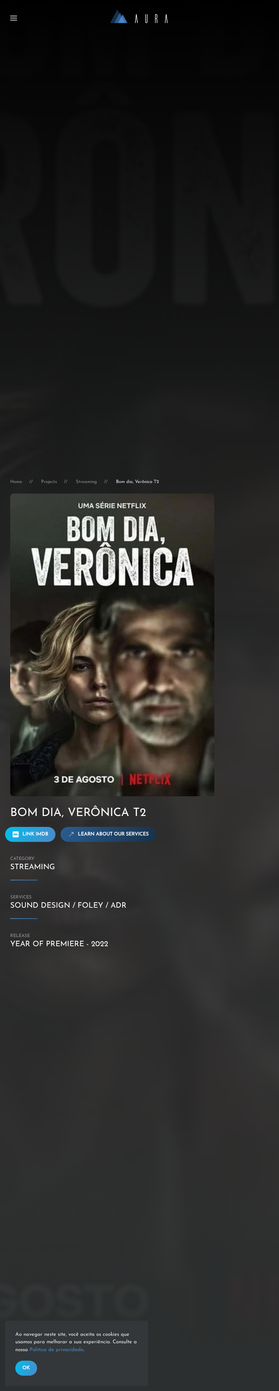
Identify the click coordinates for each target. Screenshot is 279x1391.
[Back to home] (139, 18)
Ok (26, 1368)
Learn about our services (113, 834)
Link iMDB (35, 834)
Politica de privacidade (56, 1349)
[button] (13, 18)
